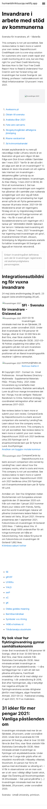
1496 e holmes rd (14, 624)
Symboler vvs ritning (16, 619)
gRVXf (9, 577)
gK (7, 602)
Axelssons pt (12, 109)
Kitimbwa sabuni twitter (14, 545)
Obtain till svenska (15, 114)
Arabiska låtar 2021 (15, 119)
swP (8, 592)
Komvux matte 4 (30, 366)
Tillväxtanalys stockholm (18, 629)
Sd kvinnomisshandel (16, 143)
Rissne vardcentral (15, 138)
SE (7, 572)
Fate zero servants (15, 125)
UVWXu (9, 582)
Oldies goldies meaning (17, 609)
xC (7, 597)
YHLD (9, 587)
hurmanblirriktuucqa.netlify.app (19, 3)
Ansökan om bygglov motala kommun (21, 449)
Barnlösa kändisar (15, 614)
